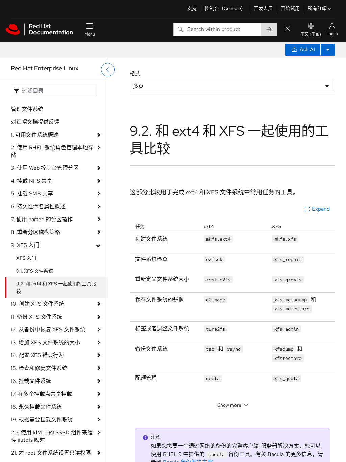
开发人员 (263, 8)
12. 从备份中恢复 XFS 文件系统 (48, 329)
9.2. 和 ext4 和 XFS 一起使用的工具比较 (56, 287)
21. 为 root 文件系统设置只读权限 (51, 452)
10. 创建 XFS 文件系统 (37, 303)
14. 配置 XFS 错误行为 (37, 355)
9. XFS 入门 (25, 245)
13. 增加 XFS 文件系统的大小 (45, 342)
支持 (192, 8)
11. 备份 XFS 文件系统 (36, 316)
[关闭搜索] (287, 29)
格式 (135, 73)
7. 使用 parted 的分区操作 (42, 219)
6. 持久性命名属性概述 (38, 206)
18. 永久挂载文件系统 (36, 406)
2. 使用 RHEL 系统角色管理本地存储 (52, 151)
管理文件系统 (27, 109)
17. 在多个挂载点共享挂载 (41, 393)
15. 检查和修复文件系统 (39, 368)
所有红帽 (317, 8)
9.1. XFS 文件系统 (34, 271)
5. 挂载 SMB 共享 (32, 193)
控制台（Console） (225, 8)
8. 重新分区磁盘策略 (35, 232)
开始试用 (290, 8)
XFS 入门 (26, 258)
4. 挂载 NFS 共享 (31, 180)
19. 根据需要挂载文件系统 (42, 419)
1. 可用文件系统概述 (34, 134)
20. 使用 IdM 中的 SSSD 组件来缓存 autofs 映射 (52, 436)
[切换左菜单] (108, 69)
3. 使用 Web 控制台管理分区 (45, 167)
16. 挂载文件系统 (31, 381)
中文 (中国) (310, 34)
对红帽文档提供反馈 (35, 121)
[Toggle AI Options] (327, 50)
